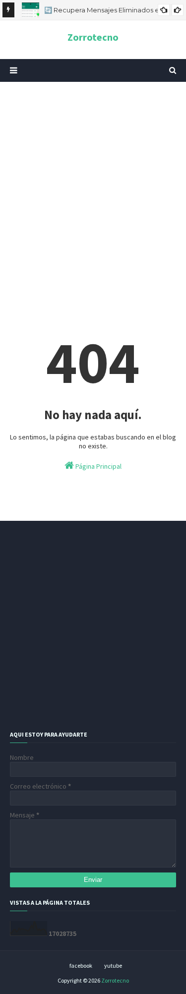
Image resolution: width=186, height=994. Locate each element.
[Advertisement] (93, 190)
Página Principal (98, 466)
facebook (80, 965)
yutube (113, 965)
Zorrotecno (93, 37)
